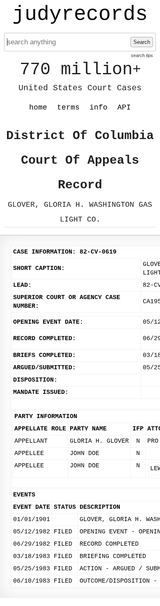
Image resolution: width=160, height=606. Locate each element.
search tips (142, 55)
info (98, 107)
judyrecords (80, 14)
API (124, 107)
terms (68, 107)
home (38, 107)
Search (141, 42)
